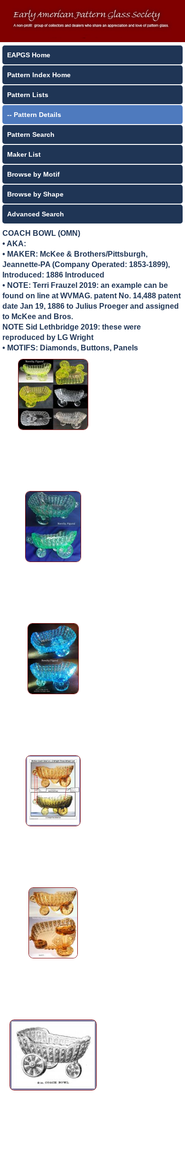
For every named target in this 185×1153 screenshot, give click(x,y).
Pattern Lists (27, 94)
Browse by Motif (33, 174)
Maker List (24, 154)
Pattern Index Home (39, 75)
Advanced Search (35, 214)
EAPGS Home (28, 55)
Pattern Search (31, 134)
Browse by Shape (35, 194)
